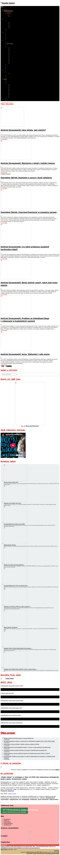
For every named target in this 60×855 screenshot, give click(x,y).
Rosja (11, 73)
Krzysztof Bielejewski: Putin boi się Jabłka (14, 524)
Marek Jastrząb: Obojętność (10, 627)
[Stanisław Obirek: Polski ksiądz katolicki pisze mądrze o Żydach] (15, 646)
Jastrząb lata (13, 50)
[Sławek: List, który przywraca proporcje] (15, 563)
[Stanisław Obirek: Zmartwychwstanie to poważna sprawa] (16, 208)
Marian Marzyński (14, 55)
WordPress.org (7, 824)
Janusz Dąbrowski (14, 86)
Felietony (9, 46)
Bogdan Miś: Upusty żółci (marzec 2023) (20, 711)
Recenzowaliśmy (11, 42)
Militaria (9, 36)
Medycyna (9, 35)
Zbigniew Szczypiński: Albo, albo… (13, 503)
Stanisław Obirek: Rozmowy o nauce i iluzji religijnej (26, 177)
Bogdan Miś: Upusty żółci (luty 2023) (18, 719)
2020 (11, 22)
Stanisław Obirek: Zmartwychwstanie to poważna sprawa (29, 212)
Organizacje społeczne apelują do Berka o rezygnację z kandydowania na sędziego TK (25, 750)
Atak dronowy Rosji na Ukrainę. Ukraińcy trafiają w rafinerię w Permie (21, 744)
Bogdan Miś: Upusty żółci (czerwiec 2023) (20, 689)
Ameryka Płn (10, 76)
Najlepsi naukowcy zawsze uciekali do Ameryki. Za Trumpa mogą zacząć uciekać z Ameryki (27, 753)
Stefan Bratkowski (14, 84)
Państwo (9, 13)
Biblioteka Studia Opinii (13, 80)
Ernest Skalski (13, 94)
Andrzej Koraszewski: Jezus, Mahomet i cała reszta (25, 354)
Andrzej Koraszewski (15, 87)
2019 (11, 23)
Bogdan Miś (13, 89)
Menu (2, 6)
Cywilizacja (7, 32)
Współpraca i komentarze (13, 82)
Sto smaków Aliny (14, 59)
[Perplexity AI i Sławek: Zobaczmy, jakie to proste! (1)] (15, 605)
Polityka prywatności (12, 99)
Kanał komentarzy (8, 823)
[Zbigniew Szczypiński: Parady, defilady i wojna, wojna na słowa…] (15, 667)
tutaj (58, 852)
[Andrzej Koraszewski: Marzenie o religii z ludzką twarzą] (16, 159)
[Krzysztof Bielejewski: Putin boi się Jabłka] (15, 522)
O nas (5, 79)
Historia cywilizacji (11, 33)
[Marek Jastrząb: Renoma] (15, 543)
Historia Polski (13, 16)
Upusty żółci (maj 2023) (12, 697)
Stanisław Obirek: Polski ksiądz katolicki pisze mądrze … (18, 648)
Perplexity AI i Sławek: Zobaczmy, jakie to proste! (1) (17, 606)
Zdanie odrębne (14, 53)
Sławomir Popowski (15, 93)
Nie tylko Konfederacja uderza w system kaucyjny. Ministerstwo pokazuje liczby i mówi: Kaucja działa (29, 741)
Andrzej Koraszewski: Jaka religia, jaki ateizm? (23, 130)
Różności (12, 60)
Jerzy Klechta (13, 52)
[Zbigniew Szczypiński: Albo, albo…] (15, 501)
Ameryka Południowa (12, 77)
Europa (8, 72)
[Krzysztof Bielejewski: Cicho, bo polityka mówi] (15, 584)
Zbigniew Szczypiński (15, 96)
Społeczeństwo (7, 19)
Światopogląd (10, 29)
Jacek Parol (13, 56)
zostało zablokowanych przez (15, 811)
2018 (11, 25)
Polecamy (9, 12)
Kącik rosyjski (10, 69)
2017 (11, 26)
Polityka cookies (11, 100)
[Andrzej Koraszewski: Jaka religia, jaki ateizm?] (12, 126)
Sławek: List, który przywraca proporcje (14, 564)
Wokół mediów (10, 30)
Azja (8, 74)
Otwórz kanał (9, 678)
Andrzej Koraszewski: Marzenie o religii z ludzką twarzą (28, 163)
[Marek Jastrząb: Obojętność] (15, 625)
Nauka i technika (11, 39)
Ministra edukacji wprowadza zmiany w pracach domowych (19, 738)
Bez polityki (10, 43)
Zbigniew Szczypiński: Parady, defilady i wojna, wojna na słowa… (20, 669)
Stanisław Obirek (14, 91)
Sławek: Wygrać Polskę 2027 (11, 482)
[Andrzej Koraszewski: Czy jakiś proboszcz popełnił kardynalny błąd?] (16, 243)
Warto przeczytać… (9, 10)
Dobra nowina (10, 67)
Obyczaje (9, 20)
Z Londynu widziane (15, 63)
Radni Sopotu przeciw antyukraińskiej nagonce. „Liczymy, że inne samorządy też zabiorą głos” (27, 747)
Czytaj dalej (4, 139)
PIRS (8, 18)
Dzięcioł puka (13, 49)
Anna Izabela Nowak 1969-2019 (18, 90)
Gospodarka (13, 15)
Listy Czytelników (11, 66)
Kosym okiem (13, 62)
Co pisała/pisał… (11, 83)
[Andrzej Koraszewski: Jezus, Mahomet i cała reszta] (16, 350)
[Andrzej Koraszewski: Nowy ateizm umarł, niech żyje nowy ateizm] (16, 278)
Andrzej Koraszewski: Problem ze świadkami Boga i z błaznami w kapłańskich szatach (25, 319)
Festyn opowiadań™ (15, 57)
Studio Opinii (4, 849)
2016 (11, 28)
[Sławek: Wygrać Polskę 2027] (15, 480)
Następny (9, 366)
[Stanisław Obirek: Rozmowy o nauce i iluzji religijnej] (6, 174)
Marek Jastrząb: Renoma (10, 545)
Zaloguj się (6, 820)
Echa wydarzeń (11, 45)
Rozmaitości (7, 40)
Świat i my (6, 70)
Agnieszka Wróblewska (16, 97)
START (6, 9)
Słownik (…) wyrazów (15, 47)
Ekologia (9, 37)
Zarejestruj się (7, 819)
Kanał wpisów (7, 822)
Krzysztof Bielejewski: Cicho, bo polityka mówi (16, 585)
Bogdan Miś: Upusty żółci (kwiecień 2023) (21, 704)
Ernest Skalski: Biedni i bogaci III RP (16, 64)
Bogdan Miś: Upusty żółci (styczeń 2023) (20, 726)
